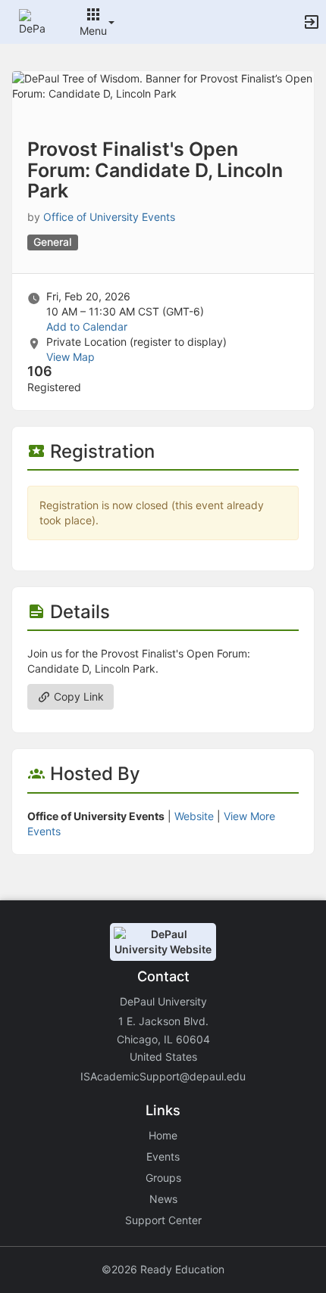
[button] (32, 20)
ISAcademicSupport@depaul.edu (163, 1076)
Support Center (163, 1220)
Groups (163, 1177)
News (163, 1198)
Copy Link (77, 696)
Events (163, 1156)
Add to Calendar (86, 326)
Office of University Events (109, 216)
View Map (70, 356)
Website (194, 816)
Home (163, 1135)
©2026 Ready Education (163, 1269)
